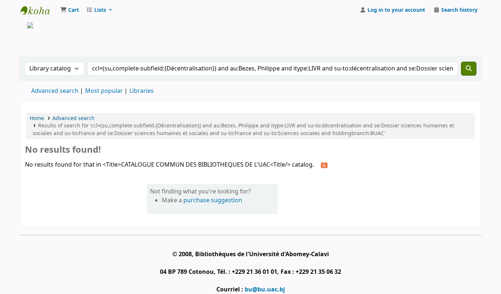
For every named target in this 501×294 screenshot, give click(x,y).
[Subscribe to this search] (324, 165)
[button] (69, 10)
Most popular (104, 91)
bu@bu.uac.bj (265, 289)
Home (37, 118)
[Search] (468, 69)
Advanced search (54, 91)
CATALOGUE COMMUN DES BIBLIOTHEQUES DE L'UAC (39, 10)
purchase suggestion (212, 200)
